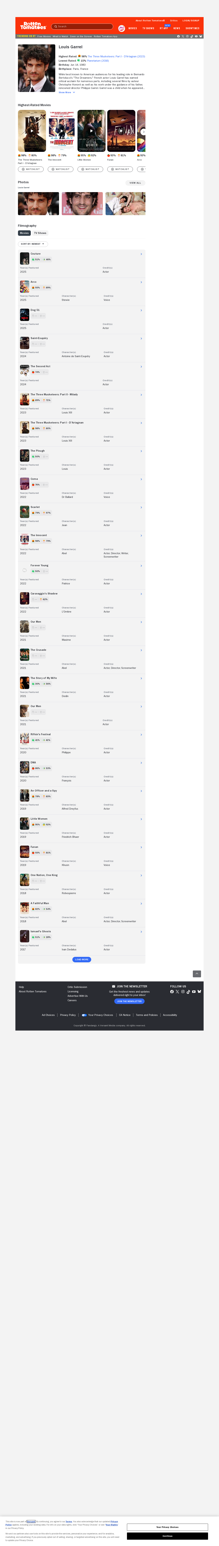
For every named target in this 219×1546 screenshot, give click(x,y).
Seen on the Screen (81, 36)
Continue (167, 1536)
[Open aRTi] (121, 28)
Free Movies (44, 36)
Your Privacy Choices (100, 1015)
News (176, 28)
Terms (69, 1521)
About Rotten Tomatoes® (150, 20)
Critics (173, 20)
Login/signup (191, 20)
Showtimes (192, 28)
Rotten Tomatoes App (105, 36)
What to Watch (60, 36)
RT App (164, 28)
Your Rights (112, 1525)
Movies (132, 28)
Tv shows (148, 28)
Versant (31, 1521)
